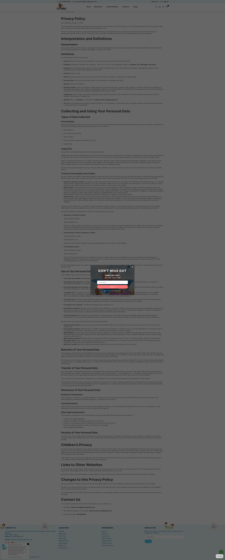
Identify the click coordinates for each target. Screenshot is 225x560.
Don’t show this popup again (113, 290)
